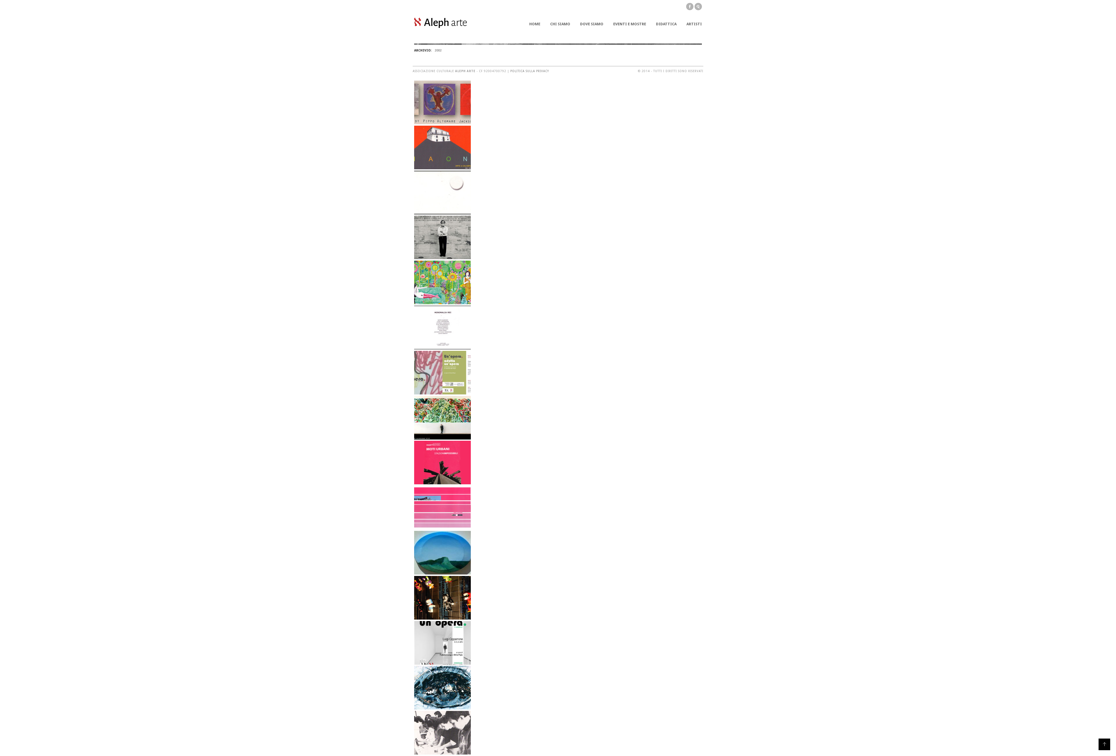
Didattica (666, 24)
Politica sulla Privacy (529, 71)
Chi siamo (560, 24)
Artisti (694, 24)
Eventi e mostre (629, 24)
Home (534, 24)
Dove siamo (591, 24)
